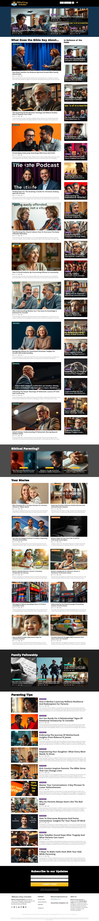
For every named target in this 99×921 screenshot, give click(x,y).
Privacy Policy (48, 890)
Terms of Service (68, 914)
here (52, 919)
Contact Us (41, 908)
